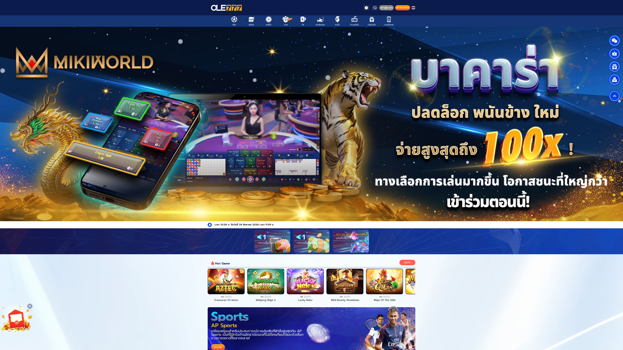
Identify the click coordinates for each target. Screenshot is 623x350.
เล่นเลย (226, 281)
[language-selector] (413, 8)
